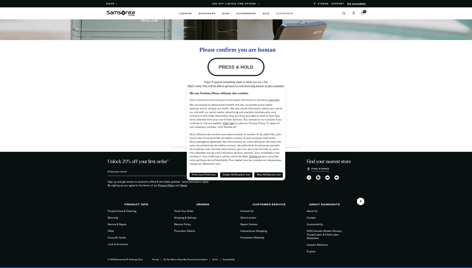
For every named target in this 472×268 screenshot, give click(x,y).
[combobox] (346, 13)
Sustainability (315, 224)
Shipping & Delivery (185, 217)
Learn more (273, 99)
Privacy (155, 259)
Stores (322, 3)
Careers (311, 217)
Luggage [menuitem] (185, 13)
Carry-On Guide (117, 237)
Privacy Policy (166, 185)
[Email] (336, 178)
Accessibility (229, 259)
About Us (312, 211)
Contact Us (247, 211)
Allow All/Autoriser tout (268, 174)
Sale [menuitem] (266, 13)
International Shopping (253, 231)
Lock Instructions (118, 244)
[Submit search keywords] (343, 13)
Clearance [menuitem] (284, 13)
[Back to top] (360, 201)
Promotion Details (184, 231)
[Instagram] (318, 178)
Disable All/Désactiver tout (236, 174)
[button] (353, 13)
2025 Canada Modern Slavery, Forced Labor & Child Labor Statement (324, 234)
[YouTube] (327, 178)
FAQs (111, 231)
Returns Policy (182, 224)
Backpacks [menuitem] (207, 13)
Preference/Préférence (204, 174)
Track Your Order (183, 211)
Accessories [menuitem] (246, 13)
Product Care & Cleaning (122, 211)
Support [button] (338, 3)
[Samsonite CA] (120, 13)
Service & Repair (117, 224)
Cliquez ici (255, 156)
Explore (311, 251)
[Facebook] (309, 178)
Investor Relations (317, 244)
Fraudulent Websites (252, 237)
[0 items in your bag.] (362, 13)
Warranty (113, 217)
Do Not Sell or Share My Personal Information (185, 259)
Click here (229, 123)
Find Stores (320, 168)
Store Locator (248, 217)
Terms (183, 185)
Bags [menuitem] (226, 13)
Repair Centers (249, 224)
